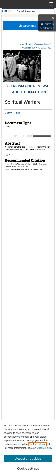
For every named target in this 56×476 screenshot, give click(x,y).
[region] (28, 448)
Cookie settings (37, 444)
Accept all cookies (28, 458)
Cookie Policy (44, 447)
